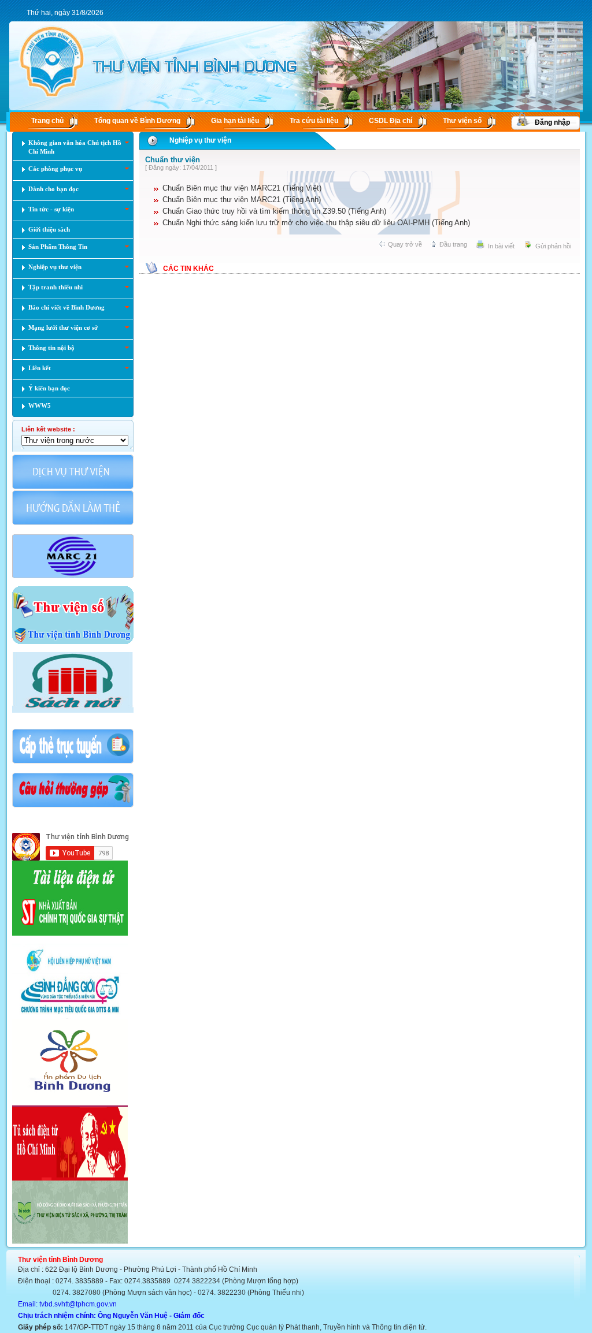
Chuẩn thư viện (172, 159)
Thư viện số (462, 121)
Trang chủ (47, 121)
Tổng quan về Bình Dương (137, 121)
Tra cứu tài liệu (314, 121)
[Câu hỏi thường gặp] (73, 806)
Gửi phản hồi (553, 246)
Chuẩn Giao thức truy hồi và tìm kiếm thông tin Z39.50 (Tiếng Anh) (274, 211)
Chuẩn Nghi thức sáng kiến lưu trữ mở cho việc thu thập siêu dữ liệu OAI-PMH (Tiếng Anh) (316, 222)
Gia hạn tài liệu (235, 121)
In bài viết (501, 246)
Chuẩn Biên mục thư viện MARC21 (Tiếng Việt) (241, 188)
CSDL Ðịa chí (390, 121)
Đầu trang (453, 244)
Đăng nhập (552, 122)
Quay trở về (405, 244)
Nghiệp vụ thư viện (200, 140)
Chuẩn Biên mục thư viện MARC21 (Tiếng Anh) (241, 199)
